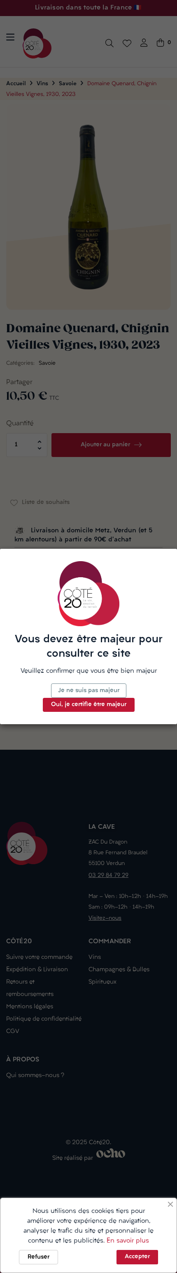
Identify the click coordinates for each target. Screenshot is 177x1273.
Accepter (137, 1257)
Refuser (38, 1257)
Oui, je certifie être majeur (88, 705)
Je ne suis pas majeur (88, 691)
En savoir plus (128, 1241)
